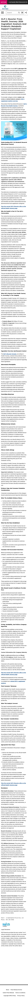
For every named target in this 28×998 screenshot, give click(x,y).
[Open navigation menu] (2, 12)
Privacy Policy (21, 995)
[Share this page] (26, 12)
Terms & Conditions (20, 992)
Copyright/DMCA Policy (9, 995)
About (7, 989)
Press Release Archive (16, 989)
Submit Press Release (8, 992)
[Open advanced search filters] (22, 12)
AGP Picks (3, 2)
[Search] (19, 12)
